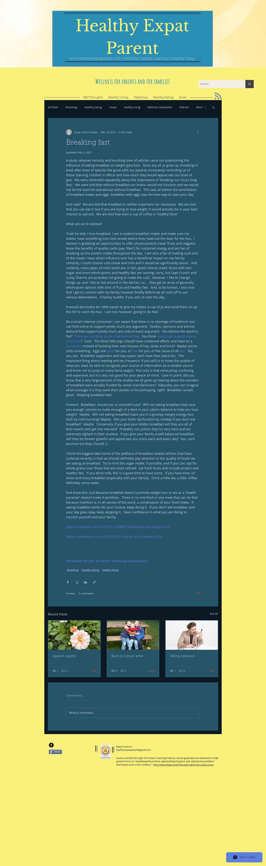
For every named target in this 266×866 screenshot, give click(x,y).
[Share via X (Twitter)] (76, 582)
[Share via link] (94, 582)
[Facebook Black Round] (51, 745)
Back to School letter (127, 656)
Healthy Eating (93, 107)
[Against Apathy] (74, 635)
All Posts (53, 107)
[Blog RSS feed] (218, 96)
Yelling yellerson (182, 656)
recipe (113, 107)
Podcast (184, 107)
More (199, 107)
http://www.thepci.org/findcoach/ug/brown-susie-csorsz (183, 764)
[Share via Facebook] (67, 582)
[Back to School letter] (133, 635)
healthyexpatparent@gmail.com (133, 749)
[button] (213, 107)
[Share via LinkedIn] (85, 582)
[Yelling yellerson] (192, 635)
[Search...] (249, 84)
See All (214, 613)
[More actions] (198, 132)
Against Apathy (64, 656)
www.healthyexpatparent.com (95, 58)
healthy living (132, 107)
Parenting (71, 107)
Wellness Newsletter (159, 107)
